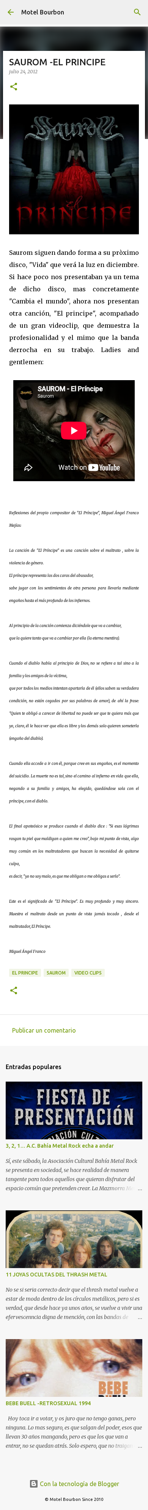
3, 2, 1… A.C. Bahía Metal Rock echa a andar (60, 1146)
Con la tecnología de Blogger (78, 1483)
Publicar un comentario (44, 1030)
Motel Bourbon (42, 12)
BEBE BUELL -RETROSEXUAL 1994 (48, 1403)
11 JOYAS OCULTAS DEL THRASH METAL (56, 1274)
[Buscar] (137, 12)
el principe (25, 972)
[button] (13, 87)
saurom (56, 972)
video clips (88, 972)
